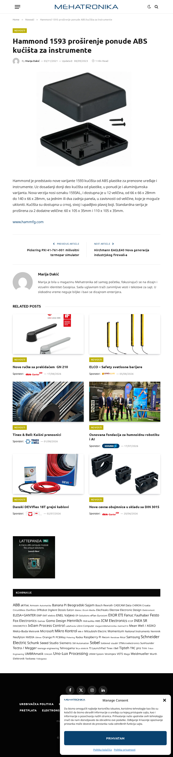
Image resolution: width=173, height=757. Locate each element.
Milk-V (80, 631)
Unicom (48, 654)
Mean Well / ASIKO (142, 626)
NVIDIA (30, 637)
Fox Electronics (25, 620)
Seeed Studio (49, 643)
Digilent (52, 610)
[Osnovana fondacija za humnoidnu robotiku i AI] (124, 402)
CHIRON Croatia (141, 605)
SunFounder (147, 643)
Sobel (95, 642)
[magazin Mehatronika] (86, 7)
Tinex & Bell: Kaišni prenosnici (37, 434)
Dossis (62, 610)
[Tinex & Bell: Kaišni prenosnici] (48, 402)
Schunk (33, 642)
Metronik (34, 631)
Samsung (133, 637)
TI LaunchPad (97, 648)
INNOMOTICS (20, 625)
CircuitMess (19, 610)
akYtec (25, 605)
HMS (97, 621)
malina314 (123, 625)
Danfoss (31, 610)
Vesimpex (110, 653)
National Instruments (137, 631)
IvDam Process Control (46, 625)
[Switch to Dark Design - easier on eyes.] (149, 7)
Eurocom (102, 615)
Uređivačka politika (36, 704)
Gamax (41, 621)
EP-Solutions (82, 615)
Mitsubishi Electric (95, 631)
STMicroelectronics (129, 643)
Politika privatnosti (124, 750)
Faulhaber (141, 615)
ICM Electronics (114, 620)
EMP (39, 615)
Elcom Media (88, 610)
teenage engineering (48, 648)
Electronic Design (131, 610)
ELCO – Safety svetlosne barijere (115, 367)
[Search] (156, 7)
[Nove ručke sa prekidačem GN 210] (48, 334)
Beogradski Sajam (81, 605)
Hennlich (74, 620)
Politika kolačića (102, 750)
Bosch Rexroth (104, 605)
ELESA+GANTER (24, 615)
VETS (120, 654)
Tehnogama (67, 648)
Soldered (105, 643)
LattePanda (71, 626)
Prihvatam (115, 738)
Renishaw (115, 637)
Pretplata (28, 710)
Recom (106, 637)
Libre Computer (85, 625)
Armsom (34, 605)
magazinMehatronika (106, 625)
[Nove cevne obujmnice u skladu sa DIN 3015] (124, 474)
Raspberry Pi (92, 637)
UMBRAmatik (34, 654)
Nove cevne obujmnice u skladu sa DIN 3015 (124, 507)
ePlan (93, 615)
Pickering (70, 637)
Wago (127, 654)
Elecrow (114, 610)
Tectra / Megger (25, 648)
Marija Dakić (32, 61)
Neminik (155, 631)
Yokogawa (41, 658)
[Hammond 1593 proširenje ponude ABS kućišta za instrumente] (86, 120)
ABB (16, 604)
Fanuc (129, 615)
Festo (154, 614)
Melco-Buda (20, 631)
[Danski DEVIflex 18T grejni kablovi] (48, 474)
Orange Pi (48, 637)
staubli (114, 643)
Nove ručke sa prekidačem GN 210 (40, 367)
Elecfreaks (102, 610)
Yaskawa (30, 658)
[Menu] (17, 7)
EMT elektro (49, 615)
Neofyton (19, 637)
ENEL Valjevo (65, 615)
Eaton (70, 610)
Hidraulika (88, 621)
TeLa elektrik (82, 648)
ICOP (130, 621)
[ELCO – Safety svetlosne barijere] (124, 334)
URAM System (96, 654)
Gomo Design (56, 621)
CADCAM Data (122, 605)
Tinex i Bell (112, 648)
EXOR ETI (115, 615)
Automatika (45, 605)
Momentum (116, 631)
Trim (144, 648)
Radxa (79, 637)
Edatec (78, 610)
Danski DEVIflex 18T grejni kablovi (41, 507)
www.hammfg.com (28, 221)
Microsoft (47, 631)
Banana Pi (59, 605)
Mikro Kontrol (66, 630)
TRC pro (135, 648)
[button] (164, 700)
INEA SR (140, 620)
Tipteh (124, 648)
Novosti (19, 30)
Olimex (38, 637)
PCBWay (61, 637)
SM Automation (80, 643)
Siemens (65, 643)
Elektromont (148, 610)
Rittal (123, 637)
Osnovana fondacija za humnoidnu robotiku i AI (124, 436)
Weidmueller (140, 654)
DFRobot (42, 610)
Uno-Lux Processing (70, 653)
